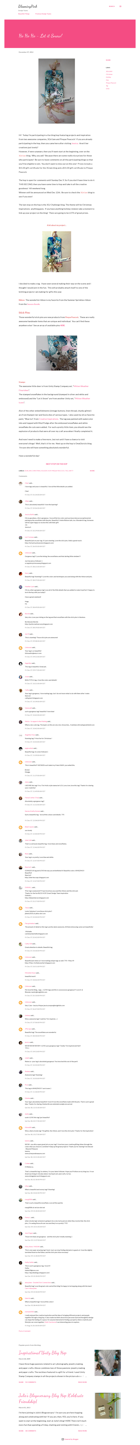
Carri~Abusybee (31, 1288)
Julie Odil (28, 840)
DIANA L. (28, 887)
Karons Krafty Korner (32, 811)
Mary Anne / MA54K (32, 1246)
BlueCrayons (29, 827)
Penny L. (28, 1217)
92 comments (30, 1382)
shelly (27, 1114)
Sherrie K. (28, 867)
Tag (107, 86)
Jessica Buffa (29, 514)
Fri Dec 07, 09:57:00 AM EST (35, 670)
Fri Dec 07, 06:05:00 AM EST (35, 546)
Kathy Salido (29, 1262)
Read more (82, 1382)
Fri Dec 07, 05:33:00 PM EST (35, 995)
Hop (107, 80)
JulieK (27, 1058)
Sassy (27, 573)
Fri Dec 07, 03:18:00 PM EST (35, 951)
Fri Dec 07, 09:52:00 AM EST (35, 657)
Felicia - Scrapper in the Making (36, 721)
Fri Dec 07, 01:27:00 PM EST (35, 901)
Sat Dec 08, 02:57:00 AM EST (35, 1121)
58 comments (30, 1431)
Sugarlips (28, 663)
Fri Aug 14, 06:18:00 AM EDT (35, 1325)
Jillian (27, 501)
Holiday (108, 77)
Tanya (27, 908)
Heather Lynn (29, 586)
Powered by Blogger (71, 1439)
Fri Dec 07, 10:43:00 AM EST (35, 742)
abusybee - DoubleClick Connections (38, 1282)
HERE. (62, 325)
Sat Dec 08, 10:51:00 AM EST (35, 1157)
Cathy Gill (28, 944)
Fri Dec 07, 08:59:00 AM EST (35, 627)
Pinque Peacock (111, 83)
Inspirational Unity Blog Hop (42, 1352)
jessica (27, 1042)
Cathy (27, 690)
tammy (27, 1141)
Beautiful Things (24, 14)
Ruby (27, 854)
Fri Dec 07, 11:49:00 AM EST (35, 791)
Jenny (27, 782)
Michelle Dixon (30, 973)
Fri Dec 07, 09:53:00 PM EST (35, 1051)
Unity (107, 88)
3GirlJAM (109, 71)
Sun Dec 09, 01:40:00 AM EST (35, 1211)
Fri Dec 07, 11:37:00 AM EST (35, 775)
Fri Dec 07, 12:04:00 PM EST (35, 820)
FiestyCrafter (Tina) (32, 798)
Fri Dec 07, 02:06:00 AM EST (35, 508)
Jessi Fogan (29, 1233)
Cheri (27, 483)
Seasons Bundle (33, 304)
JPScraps (28, 1029)
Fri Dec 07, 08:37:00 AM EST (35, 580)
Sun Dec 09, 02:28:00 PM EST (35, 1276)
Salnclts (27, 1298)
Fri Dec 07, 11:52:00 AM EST (35, 805)
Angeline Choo (30, 735)
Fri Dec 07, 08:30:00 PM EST (35, 1036)
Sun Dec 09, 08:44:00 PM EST (35, 1305)
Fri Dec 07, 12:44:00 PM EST (35, 834)
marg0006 (28, 1199)
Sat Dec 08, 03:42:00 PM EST (35, 1193)
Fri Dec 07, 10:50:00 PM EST (35, 1078)
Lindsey (27, 1015)
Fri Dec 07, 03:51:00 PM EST (35, 966)
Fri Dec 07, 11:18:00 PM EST (35, 1092)
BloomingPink (27, 6)
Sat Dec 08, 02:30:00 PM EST (35, 1179)
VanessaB (28, 708)
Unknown (28, 553)
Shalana (27, 1071)
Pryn (26, 1085)
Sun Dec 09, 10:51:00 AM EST (35, 1227)
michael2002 (29, 1312)
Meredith (28, 1127)
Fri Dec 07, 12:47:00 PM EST (35, 861)
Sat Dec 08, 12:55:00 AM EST (35, 1108)
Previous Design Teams (43, 14)
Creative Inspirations (48, 419)
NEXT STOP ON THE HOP (56, 464)
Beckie (27, 614)
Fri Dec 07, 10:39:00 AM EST (35, 701)
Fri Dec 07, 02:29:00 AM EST (35, 531)
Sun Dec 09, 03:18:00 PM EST (35, 1292)
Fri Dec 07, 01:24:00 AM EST (35, 495)
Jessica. (75, 143)
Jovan (27, 676)
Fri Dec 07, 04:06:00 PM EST (35, 980)
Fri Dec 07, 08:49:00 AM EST (35, 607)
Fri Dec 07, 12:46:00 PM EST (35, 847)
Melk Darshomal (50, 1322)
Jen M (27, 634)
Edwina (27, 1098)
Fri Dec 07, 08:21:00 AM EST (35, 567)
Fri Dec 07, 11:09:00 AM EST (35, 755)
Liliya (27, 1186)
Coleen (27, 1163)
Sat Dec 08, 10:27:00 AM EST (35, 1134)
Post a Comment (24, 1331)
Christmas (109, 74)
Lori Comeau (29, 537)
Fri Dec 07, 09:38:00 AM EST (35, 641)
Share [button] (108, 60)
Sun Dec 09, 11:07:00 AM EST (35, 1240)
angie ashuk (29, 748)
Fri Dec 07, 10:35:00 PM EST (35, 1065)
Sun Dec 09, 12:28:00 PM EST (35, 1256)
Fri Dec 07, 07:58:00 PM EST (35, 1022)
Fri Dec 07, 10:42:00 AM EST (35, 715)
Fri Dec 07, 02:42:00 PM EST (35, 937)
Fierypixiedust (30, 923)
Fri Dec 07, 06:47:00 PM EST (35, 1009)
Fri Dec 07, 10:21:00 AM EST (35, 683)
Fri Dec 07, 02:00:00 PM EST (35, 917)
